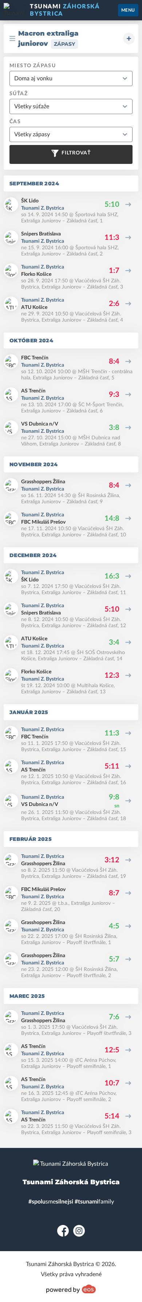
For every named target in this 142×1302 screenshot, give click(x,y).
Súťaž (18, 93)
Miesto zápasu (32, 65)
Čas (15, 121)
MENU (128, 10)
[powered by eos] (71, 1289)
